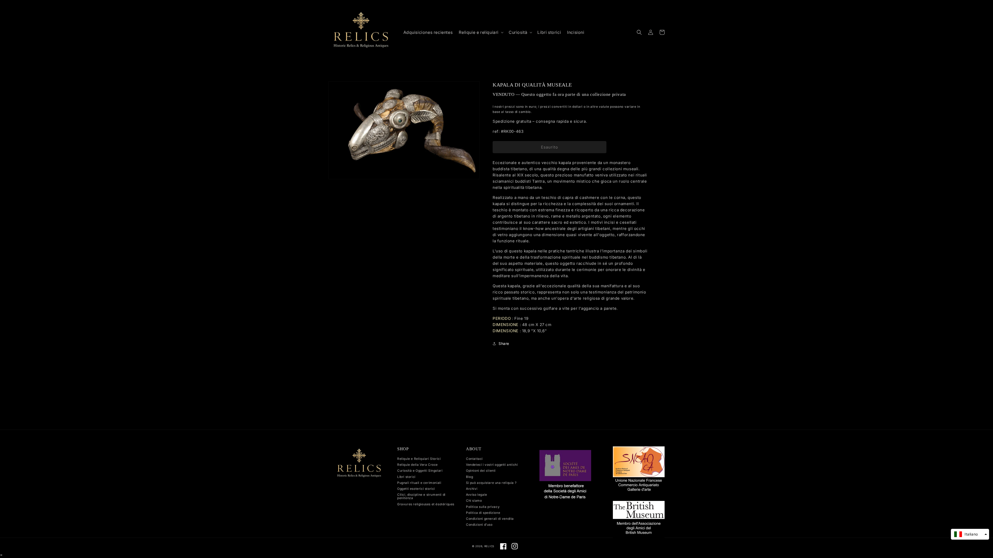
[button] (481, 32)
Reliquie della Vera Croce (417, 465)
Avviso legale (476, 495)
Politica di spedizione (483, 513)
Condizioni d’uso (479, 524)
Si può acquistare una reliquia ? (491, 483)
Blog (469, 477)
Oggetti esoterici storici (416, 489)
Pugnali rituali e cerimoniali (419, 483)
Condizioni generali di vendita (490, 519)
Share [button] (504, 343)
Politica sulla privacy (483, 507)
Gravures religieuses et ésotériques (425, 504)
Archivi (471, 489)
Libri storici (406, 477)
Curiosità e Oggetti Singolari (419, 470)
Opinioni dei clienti (481, 470)
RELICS (489, 546)
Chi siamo (474, 500)
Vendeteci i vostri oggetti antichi (492, 465)
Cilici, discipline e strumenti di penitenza (421, 496)
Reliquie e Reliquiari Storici (419, 459)
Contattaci (474, 459)
